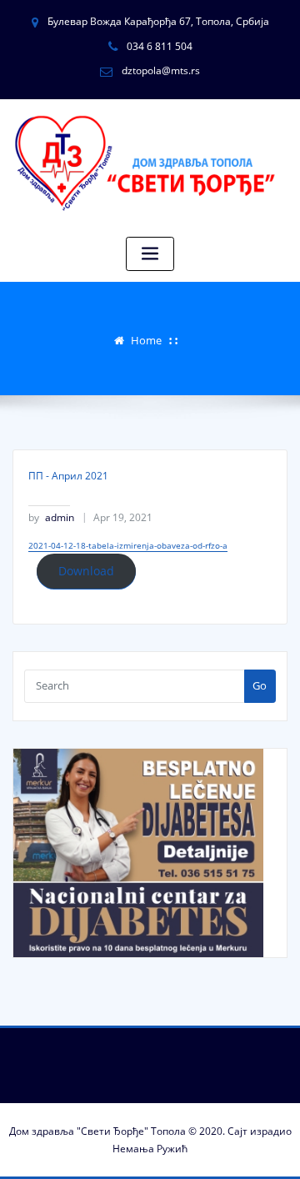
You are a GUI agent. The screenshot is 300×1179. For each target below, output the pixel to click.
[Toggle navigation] (150, 254)
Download (86, 571)
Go (259, 685)
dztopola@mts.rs (161, 70)
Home (146, 340)
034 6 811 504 (159, 46)
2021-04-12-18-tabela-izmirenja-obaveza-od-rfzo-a (128, 545)
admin (51, 517)
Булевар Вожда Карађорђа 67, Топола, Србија (158, 21)
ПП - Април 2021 (68, 476)
